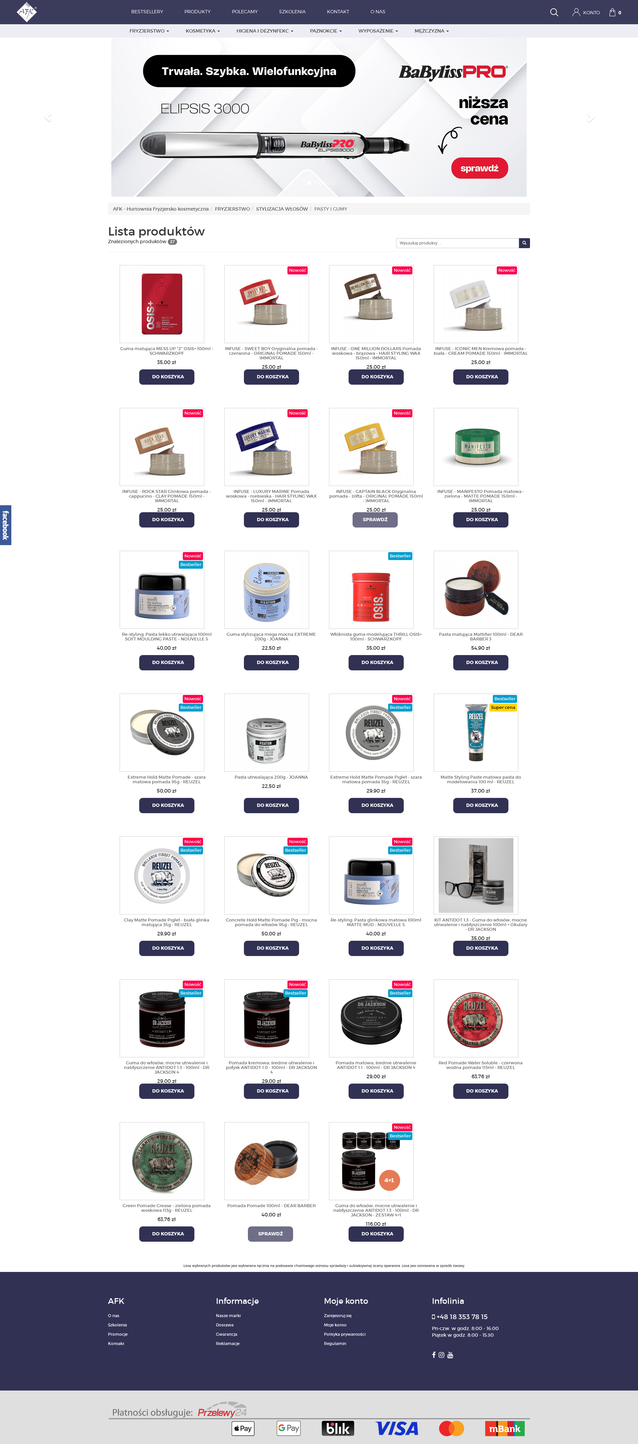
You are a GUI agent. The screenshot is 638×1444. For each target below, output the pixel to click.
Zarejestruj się (338, 1315)
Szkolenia (292, 12)
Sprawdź (375, 520)
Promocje (118, 1334)
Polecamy (245, 12)
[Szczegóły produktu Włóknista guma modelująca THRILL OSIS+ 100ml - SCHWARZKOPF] (371, 589)
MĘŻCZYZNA (430, 31)
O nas (378, 12)
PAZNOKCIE (324, 31)
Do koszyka (167, 377)
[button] (48, 117)
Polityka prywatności (345, 1334)
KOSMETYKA (201, 31)
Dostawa (225, 1324)
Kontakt (338, 12)
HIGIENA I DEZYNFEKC (263, 31)
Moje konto (335, 1324)
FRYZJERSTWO (148, 31)
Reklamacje (228, 1343)
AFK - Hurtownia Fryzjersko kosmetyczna (161, 209)
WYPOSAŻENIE (377, 31)
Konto (591, 13)
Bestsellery (147, 12)
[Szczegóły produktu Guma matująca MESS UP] (162, 303)
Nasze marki (228, 1315)
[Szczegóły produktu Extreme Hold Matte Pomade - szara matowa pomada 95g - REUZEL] (162, 731)
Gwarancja (226, 1334)
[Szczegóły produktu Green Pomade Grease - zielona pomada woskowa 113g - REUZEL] (162, 1160)
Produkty (197, 12)
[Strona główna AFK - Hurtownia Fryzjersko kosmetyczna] (27, 12)
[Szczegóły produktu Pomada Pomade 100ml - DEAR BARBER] (266, 1160)
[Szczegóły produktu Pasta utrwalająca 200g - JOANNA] (266, 731)
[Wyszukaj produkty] (554, 13)
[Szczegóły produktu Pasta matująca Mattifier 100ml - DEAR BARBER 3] (476, 589)
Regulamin (335, 1343)
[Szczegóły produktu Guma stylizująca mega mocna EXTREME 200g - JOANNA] (266, 589)
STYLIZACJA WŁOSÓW (282, 209)
